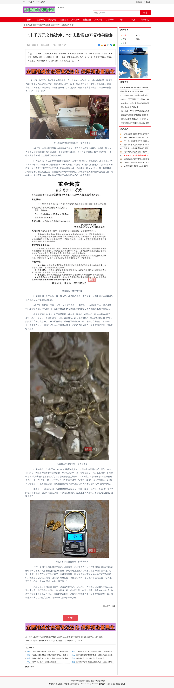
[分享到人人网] (111, 45)
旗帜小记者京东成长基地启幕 (132, 91)
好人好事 (99, 19)
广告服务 (147, 2)
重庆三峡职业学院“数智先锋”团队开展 (135, 123)
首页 (29, 19)
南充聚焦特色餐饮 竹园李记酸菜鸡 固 (135, 103)
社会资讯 (41, 19)
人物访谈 (110, 19)
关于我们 (145, 19)
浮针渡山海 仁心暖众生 (129, 107)
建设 (124, 43)
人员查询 (61, 8)
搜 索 (145, 12)
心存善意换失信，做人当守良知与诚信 (90, 658)
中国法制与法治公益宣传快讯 (48, 25)
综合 (71, 25)
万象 (124, 39)
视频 (133, 19)
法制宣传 (75, 19)
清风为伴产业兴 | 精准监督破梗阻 (44, 662)
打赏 (70, 618)
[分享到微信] (114, 45)
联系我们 (139, 2)
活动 (138, 39)
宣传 (138, 35)
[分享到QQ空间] (102, 45)
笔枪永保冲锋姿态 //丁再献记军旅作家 (135, 111)
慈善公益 (87, 19)
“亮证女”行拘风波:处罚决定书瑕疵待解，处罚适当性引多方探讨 (57, 641)
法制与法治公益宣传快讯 (116, 684)
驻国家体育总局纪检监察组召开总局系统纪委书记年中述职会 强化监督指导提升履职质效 (67, 637)
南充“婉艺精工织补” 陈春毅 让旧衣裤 (134, 115)
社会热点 (64, 19)
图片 (122, 19)
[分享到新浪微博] (105, 45)
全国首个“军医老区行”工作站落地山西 (135, 99)
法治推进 (52, 19)
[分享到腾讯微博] (108, 45)
